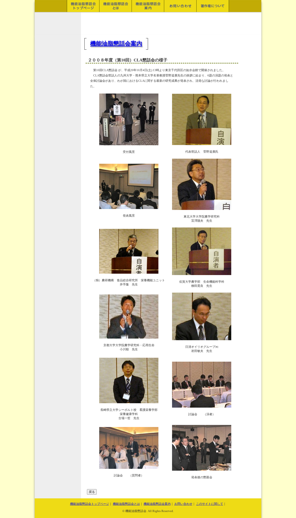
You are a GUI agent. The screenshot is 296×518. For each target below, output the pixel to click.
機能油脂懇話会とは (126, 504)
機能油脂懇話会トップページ (89, 504)
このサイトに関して (209, 504)
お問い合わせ (183, 504)
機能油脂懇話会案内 (116, 43)
